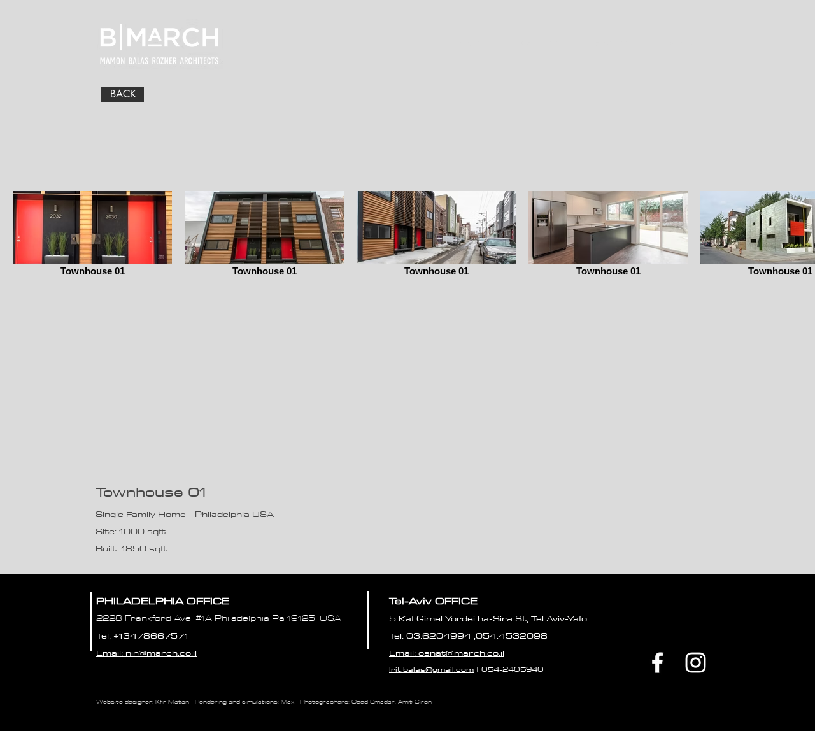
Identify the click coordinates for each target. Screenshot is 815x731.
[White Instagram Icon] (695, 662)
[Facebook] (657, 662)
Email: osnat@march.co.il (446, 652)
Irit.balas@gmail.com (431, 669)
